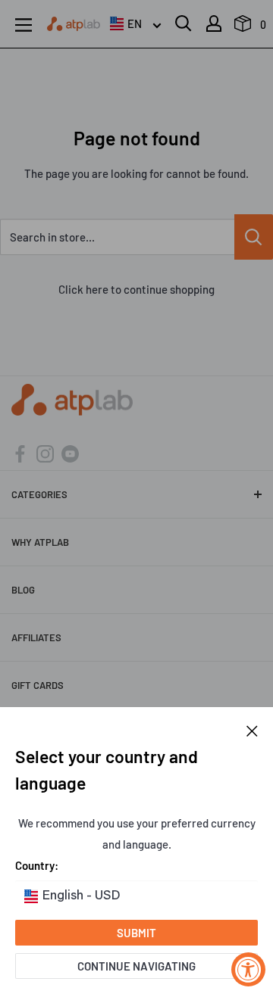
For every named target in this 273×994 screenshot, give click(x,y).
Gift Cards (37, 685)
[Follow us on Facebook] (20, 452)
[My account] (214, 23)
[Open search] (183, 23)
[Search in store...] (253, 236)
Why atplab (40, 542)
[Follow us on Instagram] (45, 452)
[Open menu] (23, 25)
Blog (23, 590)
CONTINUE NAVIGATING (136, 966)
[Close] (252, 729)
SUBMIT (136, 932)
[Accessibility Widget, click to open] (248, 969)
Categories (39, 494)
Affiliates (36, 637)
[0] (243, 27)
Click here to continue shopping (136, 289)
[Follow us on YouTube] (70, 452)
